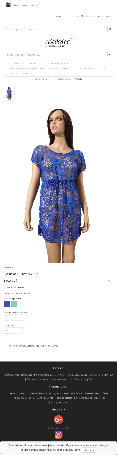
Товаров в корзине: (25, 5)
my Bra (25, 73)
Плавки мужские (63, 79)
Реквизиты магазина (24, 398)
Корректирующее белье (58, 63)
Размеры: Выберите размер (15, 312)
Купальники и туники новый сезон (27, 68)
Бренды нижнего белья (96, 393)
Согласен (89, 450)
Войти (108, 16)
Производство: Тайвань (14, 287)
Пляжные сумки (43, 79)
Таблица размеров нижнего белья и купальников (81, 398)
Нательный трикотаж (94, 68)
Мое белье (58, 42)
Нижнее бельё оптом (66, 16)
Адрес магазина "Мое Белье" (68, 393)
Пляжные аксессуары (70, 68)
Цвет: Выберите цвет (12, 298)
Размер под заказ (18, 393)
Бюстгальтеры (17, 63)
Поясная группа (35, 63)
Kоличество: (9, 325)
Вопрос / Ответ (45, 398)
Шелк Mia (52, 68)
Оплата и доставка (91, 16)
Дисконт (14, 73)
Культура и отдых (59, 402)
